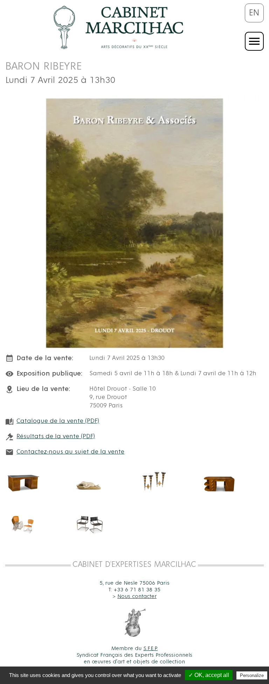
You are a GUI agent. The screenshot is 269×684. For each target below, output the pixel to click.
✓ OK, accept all (208, 675)
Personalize (252, 675)
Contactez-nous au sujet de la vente (70, 452)
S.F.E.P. (150, 648)
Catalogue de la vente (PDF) (57, 421)
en (254, 12)
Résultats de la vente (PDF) (55, 436)
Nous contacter (137, 596)
